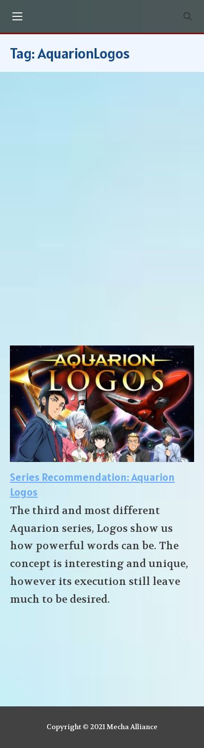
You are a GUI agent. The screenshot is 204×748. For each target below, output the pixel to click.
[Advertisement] (102, 214)
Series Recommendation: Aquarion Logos (92, 484)
